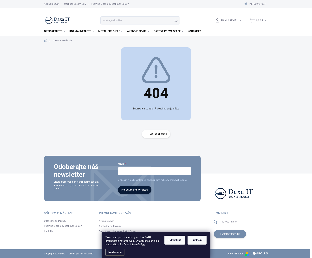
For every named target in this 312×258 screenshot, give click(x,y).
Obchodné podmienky (75, 4)
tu (143, 244)
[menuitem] (55, 31)
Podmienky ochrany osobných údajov (110, 4)
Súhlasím (197, 240)
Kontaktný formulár (230, 234)
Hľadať (175, 20)
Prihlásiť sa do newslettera (134, 189)
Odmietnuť (175, 240)
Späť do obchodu (158, 133)
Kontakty (48, 231)
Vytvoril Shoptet (235, 253)
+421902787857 (228, 221)
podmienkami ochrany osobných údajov (167, 180)
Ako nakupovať (51, 4)
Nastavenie (115, 252)
